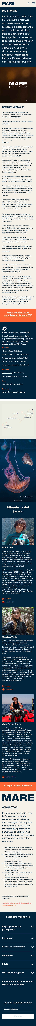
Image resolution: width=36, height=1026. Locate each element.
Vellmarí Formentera (9, 392)
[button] (2, 470)
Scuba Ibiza (6, 384)
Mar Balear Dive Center (10, 355)
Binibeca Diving (7, 373)
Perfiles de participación (13, 947)
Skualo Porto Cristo (9, 362)
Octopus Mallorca (8, 358)
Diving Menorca (8, 377)
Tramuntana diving (9, 365)
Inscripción (7, 939)
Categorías (7, 956)
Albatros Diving (7, 351)
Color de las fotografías (13, 973)
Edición (5, 964)
